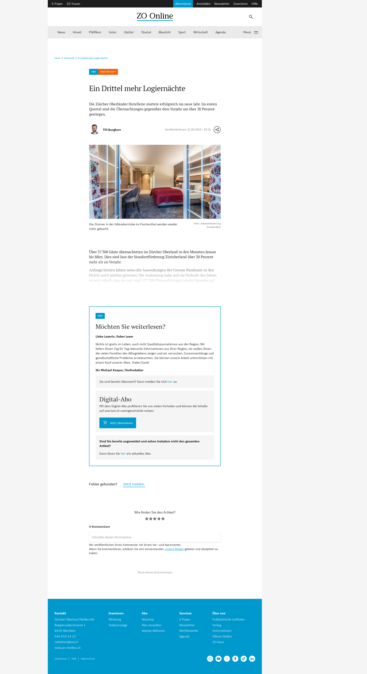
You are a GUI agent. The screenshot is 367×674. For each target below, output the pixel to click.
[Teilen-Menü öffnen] (217, 129)
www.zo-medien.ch (67, 648)
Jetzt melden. (134, 484)
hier (170, 381)
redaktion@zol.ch (66, 642)
